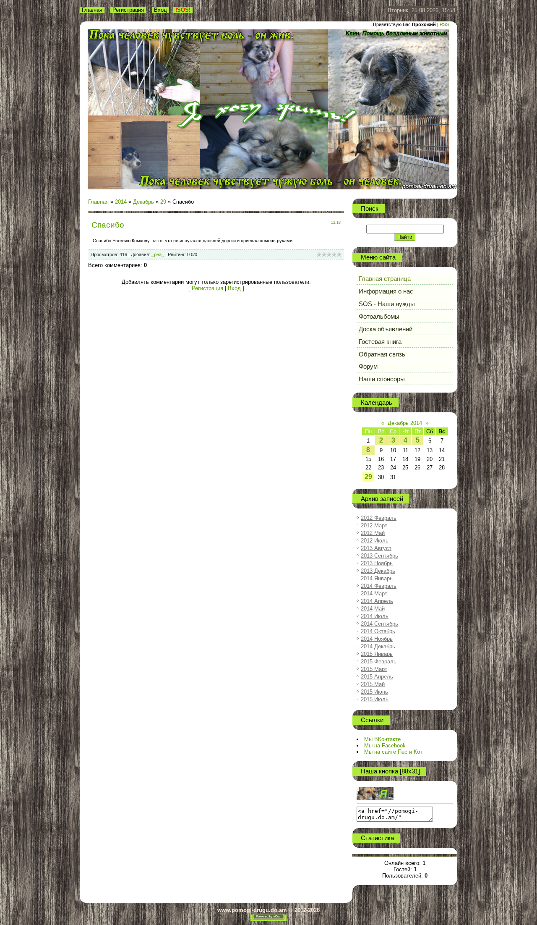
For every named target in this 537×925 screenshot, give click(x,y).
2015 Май (373, 684)
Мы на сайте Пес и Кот (393, 752)
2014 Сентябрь (379, 624)
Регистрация (128, 10)
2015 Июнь (374, 692)
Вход (160, 10)
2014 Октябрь (378, 631)
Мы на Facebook (385, 745)
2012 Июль (374, 540)
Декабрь (143, 202)
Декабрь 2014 (405, 423)
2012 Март (374, 525)
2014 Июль (374, 616)
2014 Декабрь (378, 646)
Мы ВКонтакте (382, 739)
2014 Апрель (377, 601)
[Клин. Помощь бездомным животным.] (375, 798)
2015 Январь (377, 654)
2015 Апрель (377, 676)
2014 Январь (377, 578)
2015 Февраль (378, 661)
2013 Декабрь (378, 571)
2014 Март (374, 593)
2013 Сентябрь (379, 556)
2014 (121, 202)
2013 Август (376, 548)
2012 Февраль (378, 518)
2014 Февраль (378, 586)
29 (163, 202)
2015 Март (374, 669)
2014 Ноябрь (377, 639)
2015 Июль (374, 699)
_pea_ (157, 254)
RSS (444, 24)
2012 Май (373, 533)
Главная (92, 10)
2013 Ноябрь (377, 563)
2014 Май (373, 608)
